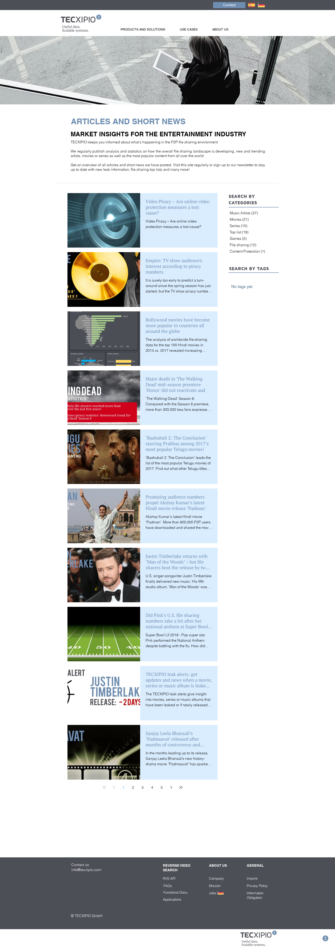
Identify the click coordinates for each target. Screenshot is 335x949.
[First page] (104, 787)
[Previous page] (114, 787)
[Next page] (171, 787)
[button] (148, 29)
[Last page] (181, 787)
